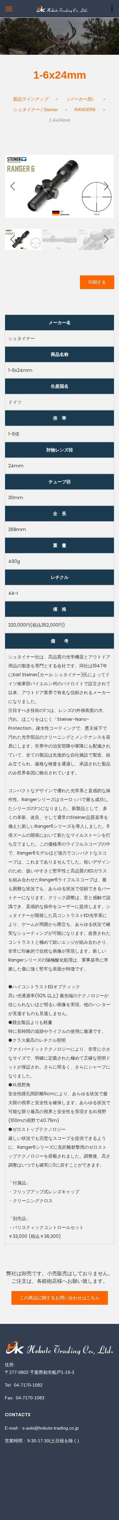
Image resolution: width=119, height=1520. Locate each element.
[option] (59, 186)
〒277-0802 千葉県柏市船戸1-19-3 (39, 1372)
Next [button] (106, 186)
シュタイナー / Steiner (35, 109)
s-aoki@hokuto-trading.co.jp (50, 1428)
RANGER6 (85, 109)
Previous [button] (13, 186)
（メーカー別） (80, 99)
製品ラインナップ (30, 99)
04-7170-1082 (28, 1385)
